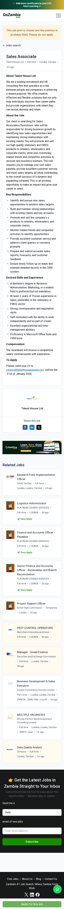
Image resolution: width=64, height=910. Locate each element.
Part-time (22, 694)
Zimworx (21, 751)
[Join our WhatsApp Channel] (57, 889)
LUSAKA (34, 512)
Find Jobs (13, 879)
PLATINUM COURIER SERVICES (33, 507)
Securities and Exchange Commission (36, 656)
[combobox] (32, 812)
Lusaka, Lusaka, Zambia (29, 488)
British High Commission (29, 607)
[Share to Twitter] (38, 427)
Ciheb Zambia (24, 483)
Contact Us (51, 879)
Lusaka (23, 612)
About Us (27, 879)
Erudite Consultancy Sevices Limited (35, 690)
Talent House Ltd (15, 62)
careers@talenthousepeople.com (25, 369)
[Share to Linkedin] (32, 427)
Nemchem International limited (33, 632)
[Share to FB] (25, 427)
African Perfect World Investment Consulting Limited (34, 721)
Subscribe (32, 841)
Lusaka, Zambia (48, 62)
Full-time (31, 62)
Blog (38, 879)
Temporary (51, 607)
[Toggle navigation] (58, 15)
